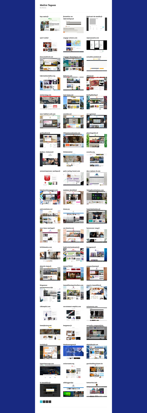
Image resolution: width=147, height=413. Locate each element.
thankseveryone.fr (69, 344)
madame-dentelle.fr (70, 190)
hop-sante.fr (44, 16)
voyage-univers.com (70, 38)
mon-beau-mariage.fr (47, 228)
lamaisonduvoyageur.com (49, 190)
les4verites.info (92, 383)
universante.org (68, 364)
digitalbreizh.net (92, 344)
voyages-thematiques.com (72, 57)
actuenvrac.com (92, 306)
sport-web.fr (44, 38)
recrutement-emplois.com (72, 306)
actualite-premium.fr (94, 57)
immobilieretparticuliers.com (73, 285)
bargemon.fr (67, 325)
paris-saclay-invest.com (71, 171)
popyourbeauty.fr (93, 266)
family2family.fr (92, 95)
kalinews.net (67, 76)
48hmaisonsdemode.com (71, 133)
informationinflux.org (47, 76)
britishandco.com (46, 247)
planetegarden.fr (92, 133)
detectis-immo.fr (45, 266)
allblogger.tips (68, 383)
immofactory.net (46, 325)
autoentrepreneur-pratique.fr (50, 171)
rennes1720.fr (68, 266)
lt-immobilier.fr (45, 383)
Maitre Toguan (48, 5)
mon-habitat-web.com (47, 114)
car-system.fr (91, 114)
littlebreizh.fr (68, 152)
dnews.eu (66, 209)
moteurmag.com (45, 95)
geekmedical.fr (45, 133)
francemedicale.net (46, 57)
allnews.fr (90, 76)
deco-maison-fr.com (93, 171)
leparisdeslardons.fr (93, 209)
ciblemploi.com (45, 306)
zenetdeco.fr (67, 114)
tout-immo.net (68, 95)
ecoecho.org (91, 152)
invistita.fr (43, 344)
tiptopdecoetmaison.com (95, 190)
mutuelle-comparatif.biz (95, 325)
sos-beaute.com (68, 228)
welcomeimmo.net (46, 209)
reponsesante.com (93, 38)
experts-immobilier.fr (94, 285)
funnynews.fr (91, 247)
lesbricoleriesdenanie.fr (71, 247)
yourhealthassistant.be (95, 364)
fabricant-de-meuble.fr (94, 16)
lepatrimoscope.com (47, 364)
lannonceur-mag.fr (93, 228)
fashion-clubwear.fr (47, 152)
